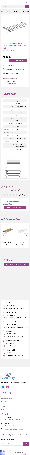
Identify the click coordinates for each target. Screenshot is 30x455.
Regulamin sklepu (6, 396)
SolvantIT (20, 452)
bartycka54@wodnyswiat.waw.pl (14, 429)
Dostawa (3, 404)
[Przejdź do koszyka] (22, 2)
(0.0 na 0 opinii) (14, 50)
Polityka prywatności (7, 399)
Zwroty (3, 407)
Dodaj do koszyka (18, 61)
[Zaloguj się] (18, 2)
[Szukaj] (27, 6)
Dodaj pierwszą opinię (15, 208)
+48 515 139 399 (9, 425)
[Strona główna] (3, 2)
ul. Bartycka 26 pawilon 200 (16, 264)
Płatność (3, 401)
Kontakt (3, 409)
